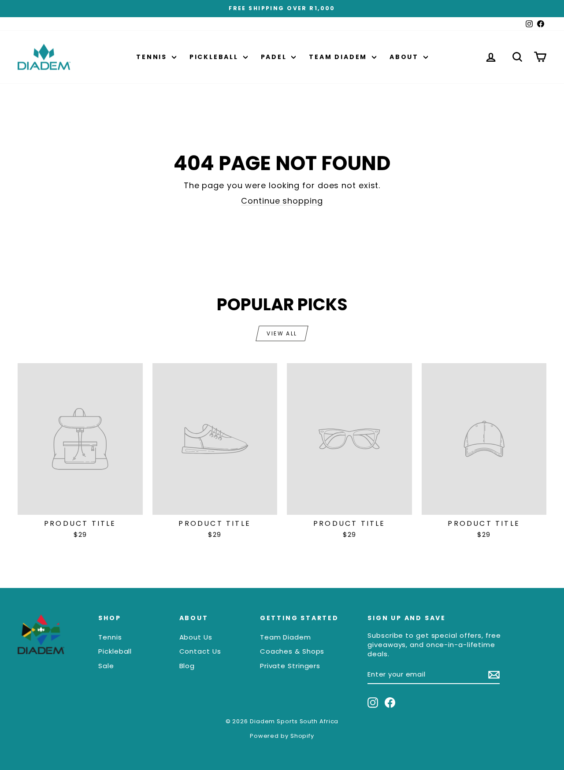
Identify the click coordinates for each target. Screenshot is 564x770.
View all (282, 333)
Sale (106, 665)
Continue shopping (282, 200)
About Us (195, 637)
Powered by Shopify (282, 736)
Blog (187, 665)
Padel (275, 56)
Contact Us (200, 651)
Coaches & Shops (292, 651)
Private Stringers (290, 665)
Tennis (153, 56)
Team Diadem (339, 56)
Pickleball (215, 56)
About (405, 56)
